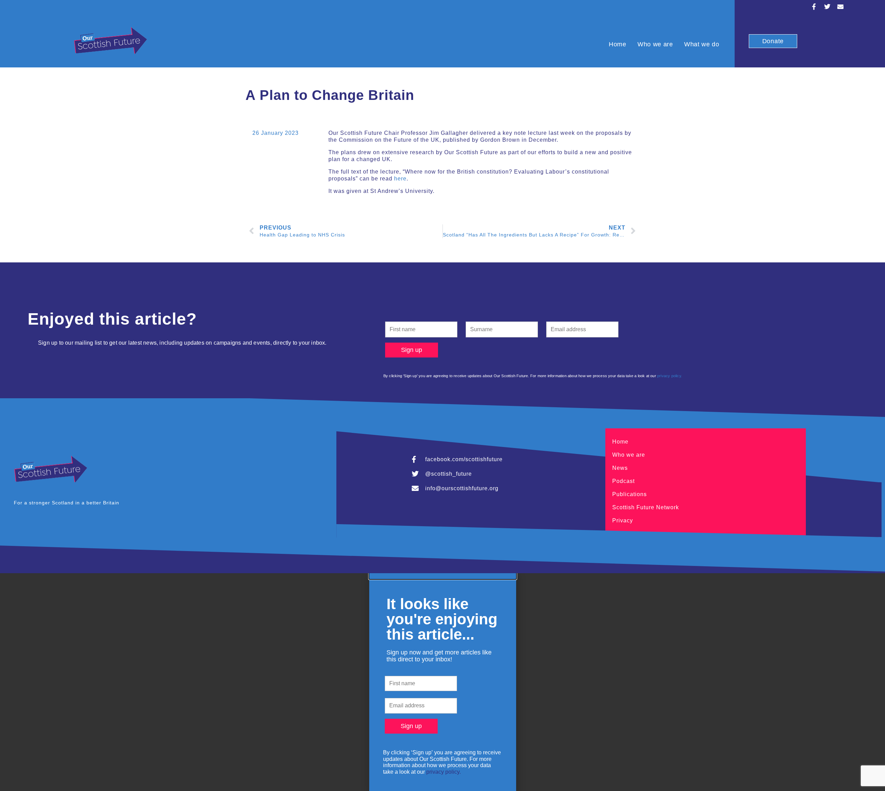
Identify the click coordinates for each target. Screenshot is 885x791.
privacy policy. (669, 376)
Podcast (623, 481)
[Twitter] (827, 6)
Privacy (622, 520)
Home (617, 44)
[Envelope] (840, 6)
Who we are (655, 44)
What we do (701, 44)
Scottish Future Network (645, 507)
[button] (442, 576)
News (620, 468)
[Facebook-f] (814, 6)
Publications (629, 494)
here (400, 179)
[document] (442, 682)
